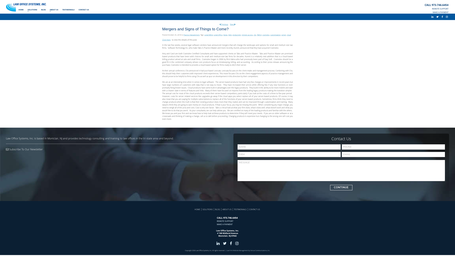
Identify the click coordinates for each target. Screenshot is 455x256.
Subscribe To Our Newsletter (26, 149)
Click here (166, 40)
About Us (54, 10)
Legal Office (218, 35)
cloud (289, 35)
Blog (43, 10)
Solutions (32, 10)
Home (21, 10)
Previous (224, 24)
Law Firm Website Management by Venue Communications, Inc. (248, 250)
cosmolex (265, 35)
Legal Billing (208, 35)
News (225, 35)
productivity (236, 35)
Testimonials (68, 10)
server (283, 35)
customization (275, 35)
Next (232, 24)
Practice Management (192, 35)
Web (230, 35)
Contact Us (84, 10)
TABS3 (259, 35)
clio (255, 35)
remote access (247, 35)
